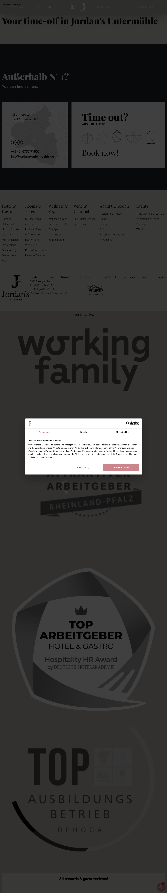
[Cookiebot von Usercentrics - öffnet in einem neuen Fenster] (128, 424)
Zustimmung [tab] (44, 432)
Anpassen (81, 467)
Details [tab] (83, 432)
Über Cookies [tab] (122, 432)
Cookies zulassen (121, 467)
